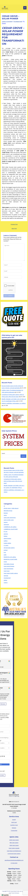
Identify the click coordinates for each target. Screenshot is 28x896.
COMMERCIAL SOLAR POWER (11, 529)
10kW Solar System (14, 845)
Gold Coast (14, 822)
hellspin (5, 536)
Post (5, 552)
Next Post (14, 228)
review (5, 561)
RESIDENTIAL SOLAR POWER (10, 559)
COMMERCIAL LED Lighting (10, 527)
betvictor (6, 513)
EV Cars (5, 531)
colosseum (6, 524)
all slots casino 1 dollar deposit (11, 508)
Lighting (5, 540)
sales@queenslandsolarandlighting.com (14, 860)
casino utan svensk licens (10, 517)
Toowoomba (14, 830)
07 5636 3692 (14, 863)
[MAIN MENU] (25, 7)
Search (3, 453)
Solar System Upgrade (14, 848)
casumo (6, 522)
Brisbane (14, 828)
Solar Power (7, 571)
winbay (5, 580)
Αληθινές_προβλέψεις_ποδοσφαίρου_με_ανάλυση (14, 403)
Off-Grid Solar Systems (9, 547)
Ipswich (14, 819)
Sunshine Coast (14, 825)
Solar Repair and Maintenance (14, 851)
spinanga (6, 575)
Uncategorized (17, 21)
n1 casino (6, 545)
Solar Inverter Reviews (9, 566)
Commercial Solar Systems (14, 853)
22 (4, 506)
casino (5, 515)
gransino (6, 534)
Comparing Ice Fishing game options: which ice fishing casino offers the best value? (13, 481)
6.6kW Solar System (14, 840)
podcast (5, 550)
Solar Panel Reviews (8, 568)
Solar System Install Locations (11, 573)
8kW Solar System (14, 842)
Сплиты (5, 582)
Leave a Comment (7, 21)
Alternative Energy (8, 510)
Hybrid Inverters (7, 538)
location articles (7, 543)
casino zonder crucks (9, 520)
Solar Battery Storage (9, 564)
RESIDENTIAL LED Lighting (10, 557)
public (5, 554)
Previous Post (14, 224)
